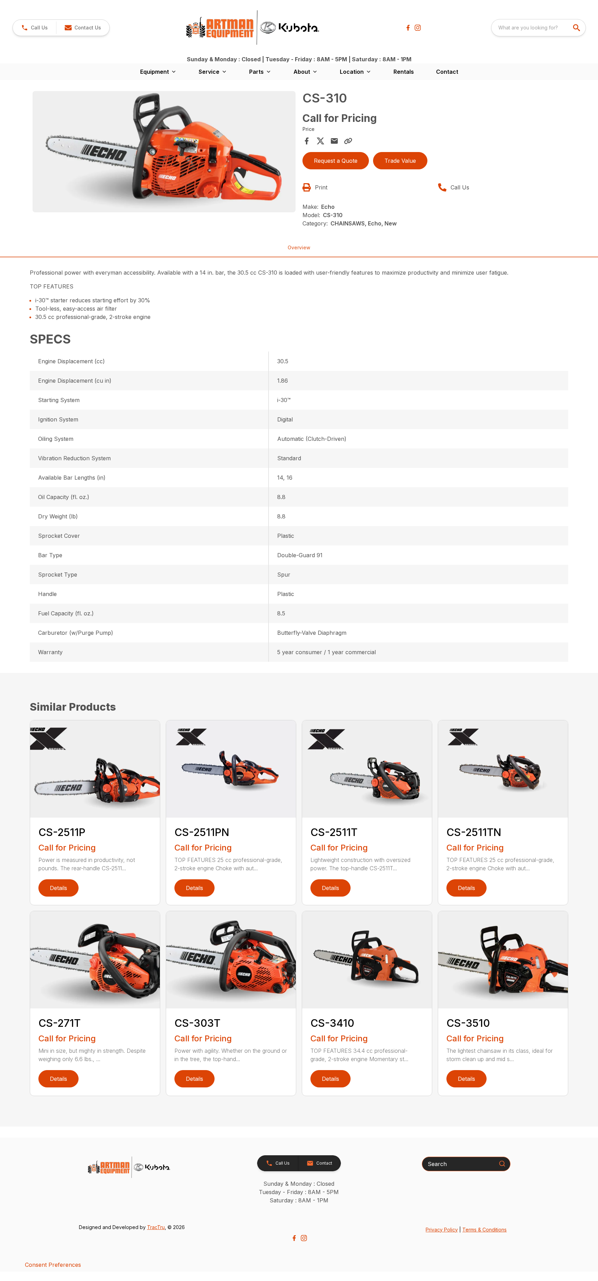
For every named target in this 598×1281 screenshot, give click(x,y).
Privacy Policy (442, 1230)
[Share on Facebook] (306, 141)
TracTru (156, 1227)
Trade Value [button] (400, 160)
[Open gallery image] (164, 151)
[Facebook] (408, 28)
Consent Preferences (53, 1264)
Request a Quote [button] (335, 160)
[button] (34, 27)
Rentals (403, 71)
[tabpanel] (164, 152)
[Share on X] (320, 141)
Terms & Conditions (484, 1230)
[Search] (502, 1163)
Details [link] (58, 887)
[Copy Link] (348, 141)
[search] (577, 28)
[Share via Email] (334, 141)
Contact (447, 71)
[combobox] (538, 27)
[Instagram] (417, 28)
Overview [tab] (299, 247)
